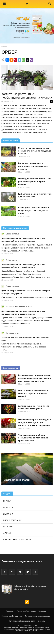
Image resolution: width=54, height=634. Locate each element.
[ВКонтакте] (7, 60)
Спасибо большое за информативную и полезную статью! (26, 297)
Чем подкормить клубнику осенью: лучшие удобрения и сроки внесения (33, 438)
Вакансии (42, 611)
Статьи (7, 501)
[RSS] (35, 572)
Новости (8, 507)
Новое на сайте (10, 140)
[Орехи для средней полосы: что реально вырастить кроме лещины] (8, 182)
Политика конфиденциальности (22, 621)
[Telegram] (19, 60)
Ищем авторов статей (17, 480)
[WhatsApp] (23, 60)
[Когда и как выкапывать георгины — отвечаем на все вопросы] (8, 167)
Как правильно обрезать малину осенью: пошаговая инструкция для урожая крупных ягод (35, 378)
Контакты (41, 621)
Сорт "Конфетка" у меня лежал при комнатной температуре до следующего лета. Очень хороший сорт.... (23, 347)
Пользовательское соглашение (37, 616)
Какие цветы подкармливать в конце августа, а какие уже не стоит (34, 210)
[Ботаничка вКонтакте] (12, 572)
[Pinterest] (15, 60)
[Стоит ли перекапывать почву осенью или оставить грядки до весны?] (8, 151)
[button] (50, 4)
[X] (27, 60)
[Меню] (4, 4)
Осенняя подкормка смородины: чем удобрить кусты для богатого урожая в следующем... (35, 422)
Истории (8, 514)
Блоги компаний (10, 368)
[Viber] (31, 60)
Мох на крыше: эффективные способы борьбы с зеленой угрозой (33, 393)
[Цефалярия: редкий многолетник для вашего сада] (8, 197)
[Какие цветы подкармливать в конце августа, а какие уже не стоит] (8, 211)
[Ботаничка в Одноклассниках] (4, 572)
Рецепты (8, 527)
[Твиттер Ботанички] (28, 572)
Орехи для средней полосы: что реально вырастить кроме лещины (34, 181)
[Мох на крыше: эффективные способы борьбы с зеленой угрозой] (8, 394)
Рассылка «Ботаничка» (26, 611)
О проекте (10, 611)
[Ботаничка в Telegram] (20, 572)
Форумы (7, 533)
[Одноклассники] (11, 60)
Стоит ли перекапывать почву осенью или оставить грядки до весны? (34, 151)
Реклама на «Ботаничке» (11, 616)
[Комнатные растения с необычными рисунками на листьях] (27, 77)
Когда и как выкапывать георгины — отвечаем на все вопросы (33, 166)
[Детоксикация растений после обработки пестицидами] (8, 409)
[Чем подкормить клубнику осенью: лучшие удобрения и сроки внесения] (8, 438)
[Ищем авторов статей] (27, 469)
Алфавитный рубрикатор (17, 539)
